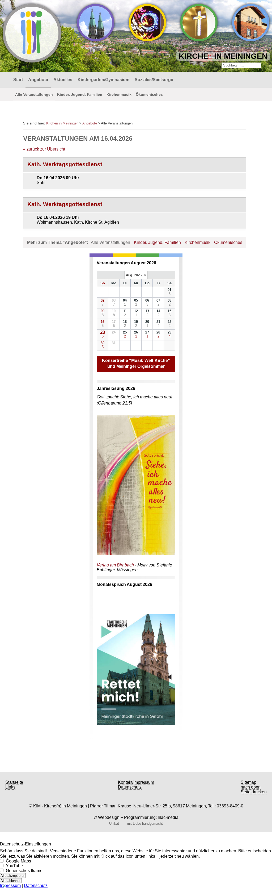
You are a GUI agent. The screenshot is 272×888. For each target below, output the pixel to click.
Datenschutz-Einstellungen (25, 844)
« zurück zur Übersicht (44, 149)
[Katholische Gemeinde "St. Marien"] (147, 22)
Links (10, 787)
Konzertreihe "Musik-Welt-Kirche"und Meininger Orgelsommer (136, 363)
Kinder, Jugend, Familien (79, 94)
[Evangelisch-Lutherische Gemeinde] (95, 22)
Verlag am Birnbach (115, 565)
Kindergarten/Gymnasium (103, 79)
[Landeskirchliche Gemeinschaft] (250, 22)
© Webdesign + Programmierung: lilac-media (136, 817)
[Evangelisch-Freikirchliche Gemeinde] (199, 22)
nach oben (251, 787)
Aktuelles (62, 79)
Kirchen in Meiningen (62, 123)
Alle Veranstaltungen (34, 94)
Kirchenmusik (119, 94)
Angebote (38, 79)
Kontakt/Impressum (136, 782)
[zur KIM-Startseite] (8, 80)
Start (18, 79)
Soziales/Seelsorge (154, 79)
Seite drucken (254, 792)
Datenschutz (130, 787)
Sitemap (248, 782)
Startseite (14, 782)
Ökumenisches (149, 94)
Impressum (10, 885)
